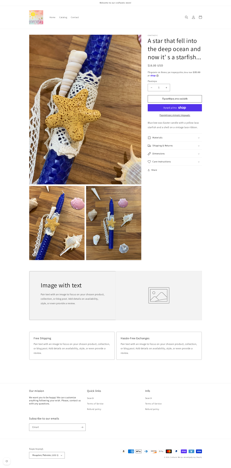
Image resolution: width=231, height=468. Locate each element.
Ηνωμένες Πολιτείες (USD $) (45, 455)
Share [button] (154, 170)
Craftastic (173, 457)
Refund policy (94, 409)
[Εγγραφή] (82, 427)
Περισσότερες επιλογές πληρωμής (175, 115)
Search (90, 398)
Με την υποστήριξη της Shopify (190, 457)
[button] (186, 17)
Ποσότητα (152, 81)
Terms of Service (95, 403)
